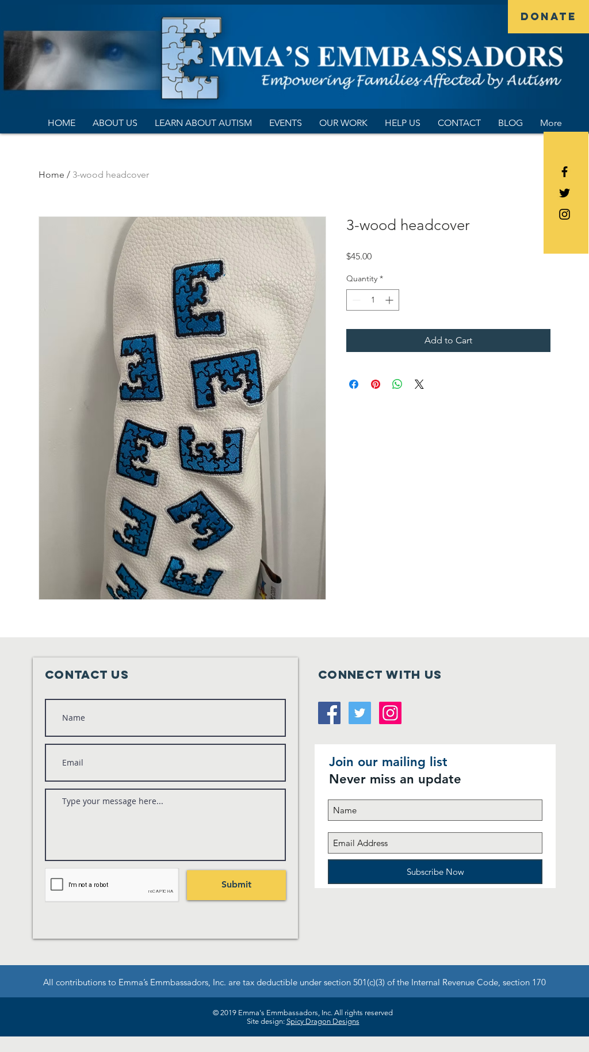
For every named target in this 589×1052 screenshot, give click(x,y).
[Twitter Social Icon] (360, 713)
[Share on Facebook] (354, 384)
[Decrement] (355, 300)
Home (51, 174)
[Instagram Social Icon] (390, 713)
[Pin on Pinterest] (376, 384)
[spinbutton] (372, 300)
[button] (115, 122)
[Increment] (390, 300)
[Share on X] (419, 384)
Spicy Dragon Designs (322, 1021)
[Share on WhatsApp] (397, 384)
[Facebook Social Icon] (329, 713)
